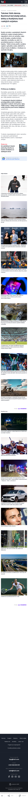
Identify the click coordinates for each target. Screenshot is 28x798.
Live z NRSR (10, 5)
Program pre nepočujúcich (14, 744)
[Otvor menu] (26, 2)
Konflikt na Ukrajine (11, 10)
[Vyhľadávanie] (22, 1)
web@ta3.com (14, 771)
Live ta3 (4, 5)
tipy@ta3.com (14, 759)
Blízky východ (18, 5)
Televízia (3, 738)
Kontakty (14, 741)
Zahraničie (3, 10)
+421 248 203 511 (14, 765)
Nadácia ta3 (7, 741)
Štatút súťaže (23, 738)
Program (9, 738)
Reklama (15, 738)
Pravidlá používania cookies (14, 748)
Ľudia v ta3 (20, 741)
